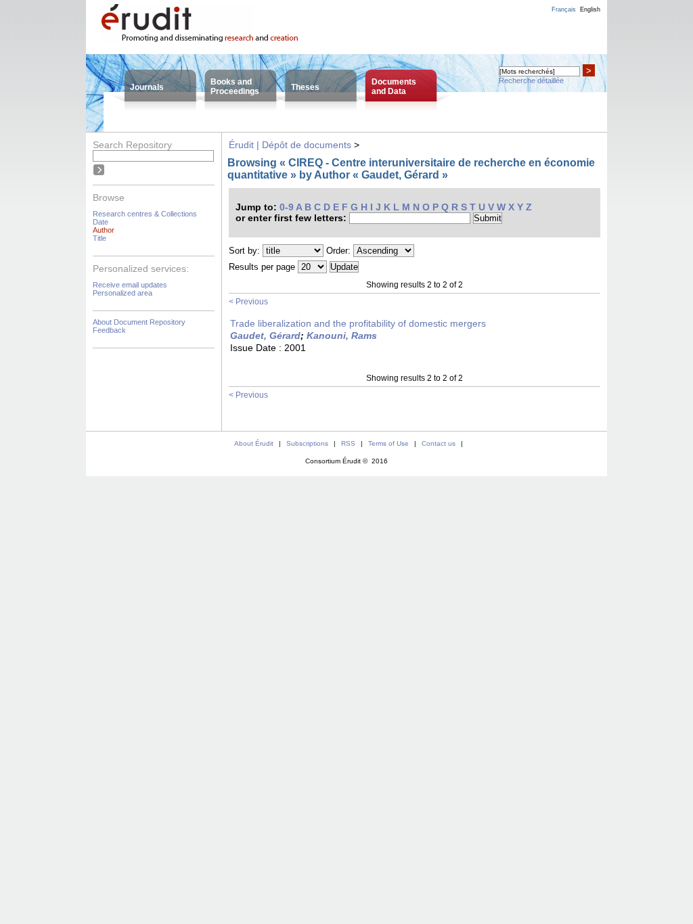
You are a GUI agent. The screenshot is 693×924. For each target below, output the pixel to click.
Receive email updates (130, 285)
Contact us (438, 443)
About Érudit (253, 443)
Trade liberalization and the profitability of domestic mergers (358, 323)
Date (100, 222)
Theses (305, 87)
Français (564, 9)
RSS (348, 443)
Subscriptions (307, 443)
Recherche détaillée (531, 80)
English (590, 9)
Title (99, 238)
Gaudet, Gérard (265, 335)
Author (103, 230)
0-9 (287, 207)
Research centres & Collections (145, 214)
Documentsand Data (394, 86)
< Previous (248, 301)
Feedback (109, 330)
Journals (147, 87)
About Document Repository (139, 322)
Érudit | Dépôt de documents (290, 144)
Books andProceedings (234, 86)
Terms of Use (388, 443)
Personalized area (122, 293)
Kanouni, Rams (342, 335)
